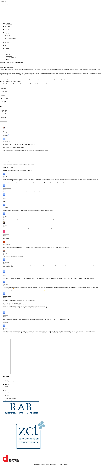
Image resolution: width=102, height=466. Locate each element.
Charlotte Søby (5, 225)
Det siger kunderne (11, 38)
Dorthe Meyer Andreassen (7, 188)
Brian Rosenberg (5, 216)
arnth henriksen (5, 207)
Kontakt (8, 35)
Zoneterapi (7, 26)
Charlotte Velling (3, 1)
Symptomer (9, 24)
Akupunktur (7, 23)
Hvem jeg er (9, 36)
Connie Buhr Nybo (6, 234)
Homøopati (6, 29)
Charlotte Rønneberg (6, 141)
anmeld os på (5, 135)
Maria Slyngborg (5, 284)
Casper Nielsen (5, 315)
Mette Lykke (5, 176)
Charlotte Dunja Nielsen (7, 296)
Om (5, 32)
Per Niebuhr (5, 197)
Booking (6, 30)
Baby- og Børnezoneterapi (10, 27)
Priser (8, 33)
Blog (7, 59)
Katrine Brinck (5, 328)
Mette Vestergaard (6, 262)
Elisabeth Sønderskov (6, 244)
